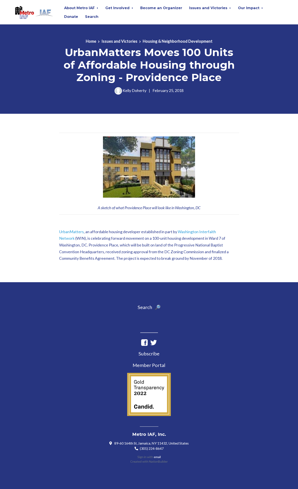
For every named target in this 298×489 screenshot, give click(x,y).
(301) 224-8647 (152, 448)
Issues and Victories (208, 8)
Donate (71, 16)
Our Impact (249, 8)
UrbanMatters (71, 231)
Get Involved (118, 8)
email (157, 457)
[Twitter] (153, 342)
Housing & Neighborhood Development (177, 41)
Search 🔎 (149, 307)
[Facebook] (144, 342)
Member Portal (149, 365)
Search (91, 16)
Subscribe (149, 354)
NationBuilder (158, 461)
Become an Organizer (161, 8)
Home (91, 41)
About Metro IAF (80, 8)
